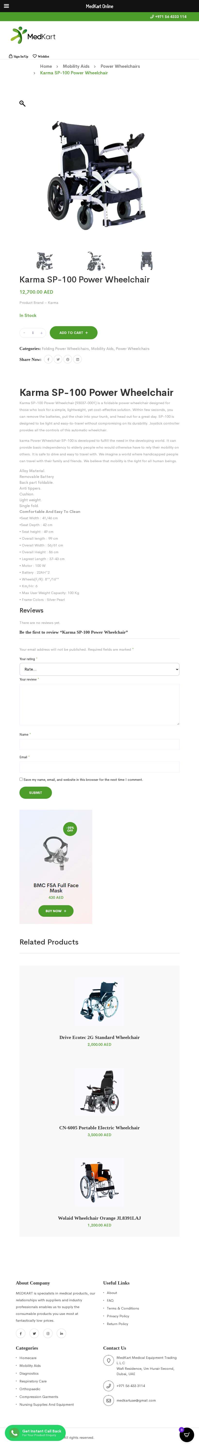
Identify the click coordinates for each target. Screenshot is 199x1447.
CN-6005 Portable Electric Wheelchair (99, 1127)
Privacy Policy (118, 1316)
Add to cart (71, 333)
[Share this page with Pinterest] (67, 359)
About (112, 1292)
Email (24, 757)
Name (25, 734)
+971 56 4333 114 (170, 16)
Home (46, 66)
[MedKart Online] (32, 34)
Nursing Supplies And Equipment (46, 1404)
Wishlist (43, 56)
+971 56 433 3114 (130, 1385)
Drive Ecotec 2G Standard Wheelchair (99, 1037)
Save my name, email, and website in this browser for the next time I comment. (83, 779)
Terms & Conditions (123, 1308)
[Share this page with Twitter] (58, 359)
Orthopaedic (29, 1389)
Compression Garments (38, 1396)
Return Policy (117, 1323)
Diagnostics (29, 1373)
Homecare (27, 1357)
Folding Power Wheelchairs (65, 348)
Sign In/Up (21, 56)
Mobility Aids (76, 66)
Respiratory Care (33, 1381)
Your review (29, 679)
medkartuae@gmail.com (136, 1400)
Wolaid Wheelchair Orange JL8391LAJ (99, 1218)
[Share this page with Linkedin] (77, 359)
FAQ (110, 1300)
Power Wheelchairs (120, 66)
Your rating (28, 659)
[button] (48, 359)
